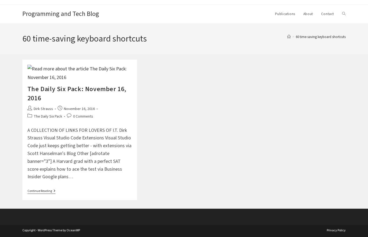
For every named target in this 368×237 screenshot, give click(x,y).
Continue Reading (41, 191)
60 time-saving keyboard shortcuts (321, 37)
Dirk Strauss (43, 109)
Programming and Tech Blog (60, 14)
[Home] (289, 37)
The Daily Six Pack (48, 116)
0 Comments (83, 116)
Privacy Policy (336, 230)
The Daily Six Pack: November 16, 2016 (76, 93)
